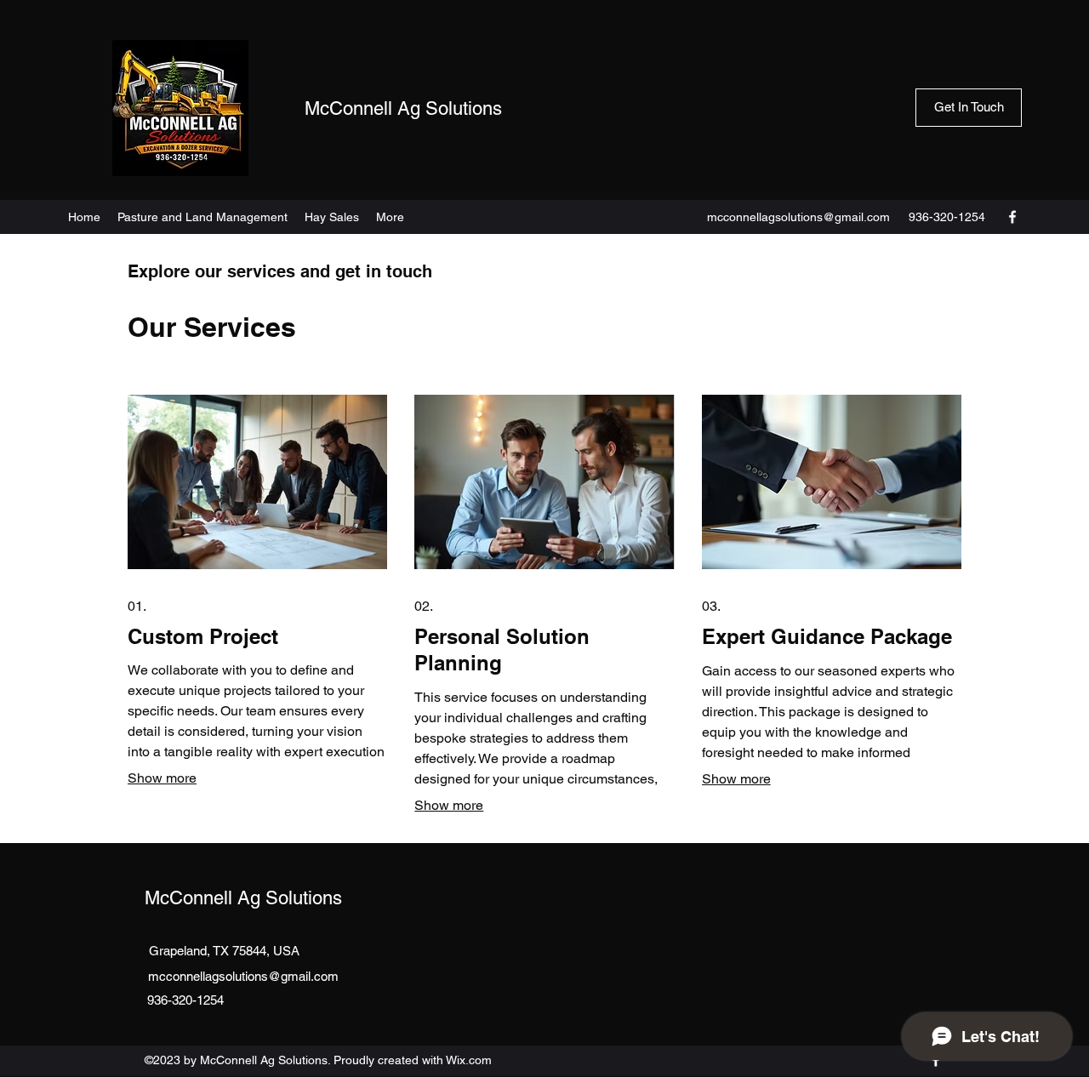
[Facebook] (1012, 216)
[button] (968, 107)
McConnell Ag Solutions (403, 108)
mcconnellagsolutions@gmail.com (798, 217)
